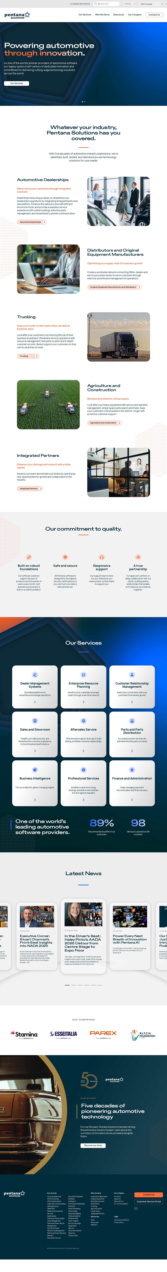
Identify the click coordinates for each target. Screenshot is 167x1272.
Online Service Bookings (76, 1204)
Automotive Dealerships (30, 222)
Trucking (24, 356)
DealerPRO (51, 1209)
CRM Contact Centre (54, 1201)
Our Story (117, 1196)
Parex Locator (72, 1211)
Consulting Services (54, 1196)
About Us (117, 1199)
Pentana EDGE (73, 1218)
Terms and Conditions (121, 1220)
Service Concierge (74, 1223)
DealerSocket (51, 1216)
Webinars (94, 1225)
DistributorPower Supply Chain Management (55, 1219)
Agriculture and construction (103, 423)
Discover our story (93, 1145)
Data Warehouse (52, 1206)
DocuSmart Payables (75, 1196)
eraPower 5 (72, 1201)
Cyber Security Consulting (56, 1204)
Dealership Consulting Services (55, 1212)
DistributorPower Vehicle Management (55, 1224)
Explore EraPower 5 (16, 83)
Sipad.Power (72, 1226)
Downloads (94, 1222)
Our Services (85, 15)
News (93, 1220)
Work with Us (118, 1201)
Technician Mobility (74, 1231)
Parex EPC (71, 1206)
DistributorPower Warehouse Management (55, 1229)
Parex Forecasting (74, 1209)
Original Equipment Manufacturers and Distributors (113, 287)
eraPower (71, 1199)
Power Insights (73, 1221)
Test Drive (71, 1233)
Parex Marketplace (74, 1214)
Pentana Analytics (74, 1216)
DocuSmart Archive (54, 1238)
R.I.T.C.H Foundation (121, 1204)
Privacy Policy (119, 1222)
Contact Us (154, 14)
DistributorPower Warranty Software (56, 1234)
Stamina (71, 1228)
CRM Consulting (53, 1199)
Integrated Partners (28, 488)
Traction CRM (72, 1236)
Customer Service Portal (149, 1201)
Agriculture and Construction (96, 1210)
